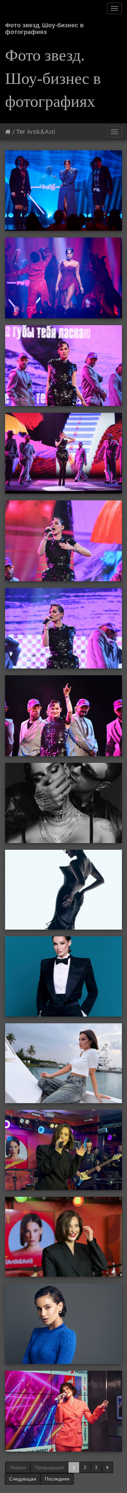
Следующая (22, 1479)
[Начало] (8, 131)
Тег (20, 131)
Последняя (57, 1479)
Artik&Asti (41, 131)
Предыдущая (49, 1467)
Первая (17, 1467)
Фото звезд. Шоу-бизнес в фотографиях (44, 27)
